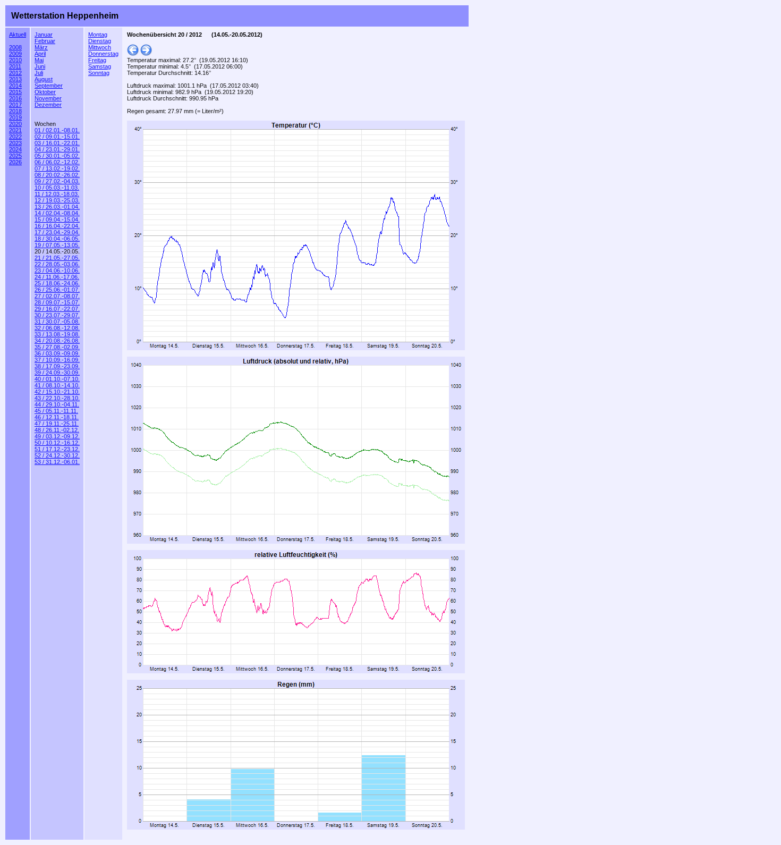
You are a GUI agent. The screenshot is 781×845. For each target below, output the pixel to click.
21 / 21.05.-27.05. (57, 258)
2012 (15, 73)
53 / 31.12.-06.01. (57, 462)
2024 (15, 149)
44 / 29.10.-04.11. (57, 404)
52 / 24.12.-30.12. (57, 455)
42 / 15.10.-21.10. (57, 391)
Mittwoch (99, 47)
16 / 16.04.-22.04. (57, 226)
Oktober (45, 92)
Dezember (48, 105)
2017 (15, 105)
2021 (15, 130)
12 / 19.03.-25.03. (57, 200)
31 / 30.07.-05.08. (57, 321)
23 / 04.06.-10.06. (57, 270)
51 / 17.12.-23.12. (57, 449)
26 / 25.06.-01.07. (57, 289)
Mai (39, 60)
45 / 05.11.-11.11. (56, 411)
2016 (15, 98)
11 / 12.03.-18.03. (57, 194)
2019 (15, 117)
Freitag (97, 60)
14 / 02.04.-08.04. (57, 213)
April (40, 53)
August (44, 79)
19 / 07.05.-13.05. (57, 245)
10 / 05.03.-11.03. (57, 187)
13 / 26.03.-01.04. (57, 207)
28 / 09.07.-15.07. (57, 302)
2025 (15, 156)
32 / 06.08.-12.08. (57, 328)
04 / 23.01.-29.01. (57, 149)
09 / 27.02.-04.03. (57, 181)
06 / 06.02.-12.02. (57, 162)
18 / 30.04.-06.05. (57, 238)
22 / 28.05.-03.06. (57, 264)
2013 (15, 79)
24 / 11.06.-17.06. (57, 277)
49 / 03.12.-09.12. (57, 436)
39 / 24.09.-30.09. (57, 372)
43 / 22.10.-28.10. (57, 398)
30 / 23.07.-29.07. (57, 315)
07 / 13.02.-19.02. (57, 168)
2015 (15, 92)
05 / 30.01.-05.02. (57, 156)
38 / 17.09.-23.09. (57, 366)
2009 (15, 53)
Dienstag (99, 41)
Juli (39, 73)
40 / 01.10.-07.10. (57, 379)
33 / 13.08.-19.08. (57, 334)
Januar (44, 34)
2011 (15, 66)
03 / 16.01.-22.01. (57, 143)
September (49, 85)
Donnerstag (103, 53)
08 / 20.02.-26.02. (57, 175)
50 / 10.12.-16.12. (57, 443)
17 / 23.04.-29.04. (57, 232)
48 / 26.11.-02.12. (57, 430)
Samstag (99, 66)
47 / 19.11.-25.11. (57, 423)
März (41, 47)
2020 (15, 124)
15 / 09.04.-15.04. (57, 219)
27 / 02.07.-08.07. (57, 296)
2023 (15, 143)
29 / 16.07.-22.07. (57, 309)
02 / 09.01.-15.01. (57, 136)
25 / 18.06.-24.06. (57, 283)
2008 (15, 47)
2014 (15, 85)
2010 (15, 60)
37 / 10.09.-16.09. (57, 360)
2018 (15, 111)
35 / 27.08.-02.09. (57, 347)
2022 (15, 136)
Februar (45, 41)
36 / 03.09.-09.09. (57, 353)
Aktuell (17, 34)
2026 (15, 162)
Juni (40, 66)
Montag (97, 34)
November (48, 98)
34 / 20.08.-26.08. (57, 340)
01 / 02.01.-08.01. (57, 130)
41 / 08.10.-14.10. (57, 385)
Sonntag (98, 73)
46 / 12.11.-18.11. (57, 417)
